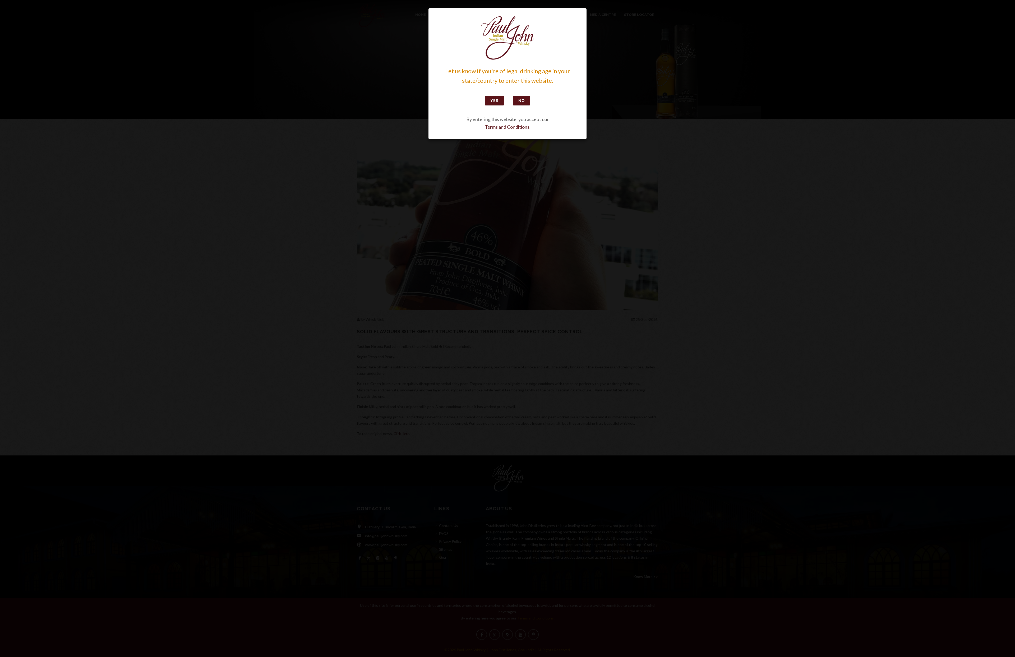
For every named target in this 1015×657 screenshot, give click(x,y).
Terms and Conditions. (507, 127)
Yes (494, 101)
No (521, 101)
